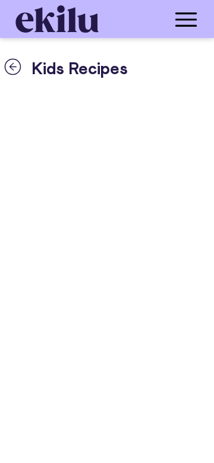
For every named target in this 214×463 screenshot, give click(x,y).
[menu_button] (154, 19)
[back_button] (13, 66)
